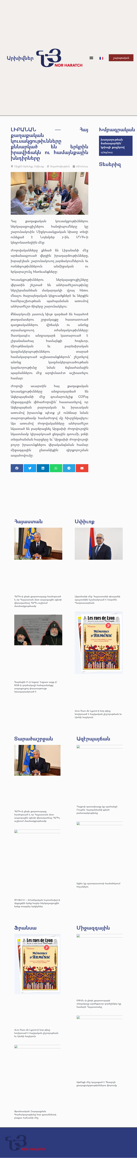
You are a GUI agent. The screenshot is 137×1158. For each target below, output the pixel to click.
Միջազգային (93, 927)
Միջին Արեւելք (23, 166)
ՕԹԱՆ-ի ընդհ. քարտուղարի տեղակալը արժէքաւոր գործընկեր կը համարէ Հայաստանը (99, 1003)
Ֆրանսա (25, 927)
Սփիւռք (39, 166)
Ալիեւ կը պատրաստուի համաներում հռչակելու (98, 885)
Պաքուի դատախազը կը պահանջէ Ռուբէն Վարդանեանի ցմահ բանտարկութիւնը (97, 809)
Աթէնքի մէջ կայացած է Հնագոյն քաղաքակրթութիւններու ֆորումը (97, 1083)
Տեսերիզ (110, 164)
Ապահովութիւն (60, 166)
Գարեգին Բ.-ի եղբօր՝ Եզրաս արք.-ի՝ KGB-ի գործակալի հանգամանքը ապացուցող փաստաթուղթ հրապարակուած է (35, 686)
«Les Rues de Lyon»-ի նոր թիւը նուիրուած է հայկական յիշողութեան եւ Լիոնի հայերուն (98, 714)
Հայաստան (28, 521)
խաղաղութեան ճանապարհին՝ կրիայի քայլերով (113, 143)
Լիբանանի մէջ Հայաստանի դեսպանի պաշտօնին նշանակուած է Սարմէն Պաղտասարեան (97, 599)
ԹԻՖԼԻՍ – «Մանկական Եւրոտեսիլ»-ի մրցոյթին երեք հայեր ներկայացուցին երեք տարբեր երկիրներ (37, 903)
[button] (91, 58)
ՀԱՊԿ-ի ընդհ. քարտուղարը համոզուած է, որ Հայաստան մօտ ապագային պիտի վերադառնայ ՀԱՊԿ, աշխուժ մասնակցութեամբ (38, 601)
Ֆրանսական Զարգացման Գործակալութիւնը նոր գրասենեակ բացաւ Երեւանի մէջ (35, 1114)
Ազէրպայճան (93, 738)
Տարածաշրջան (33, 738)
